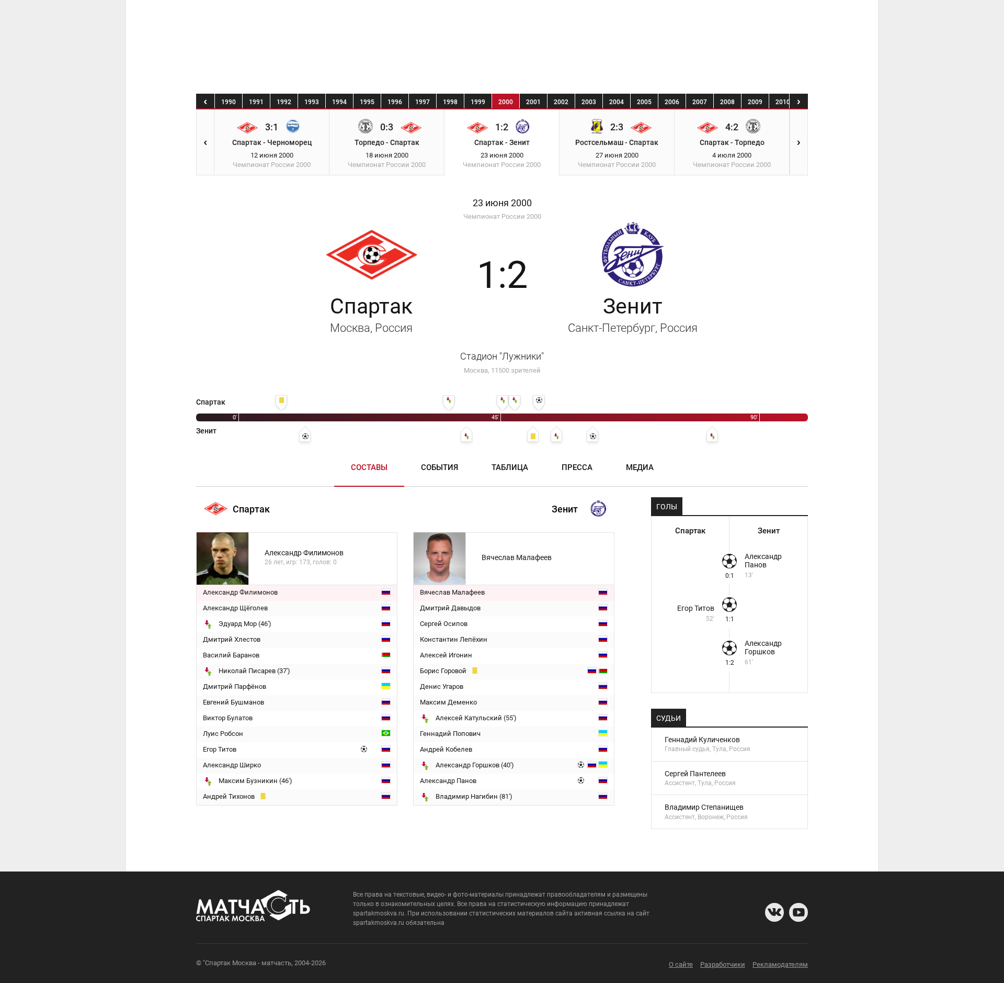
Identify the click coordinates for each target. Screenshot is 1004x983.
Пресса (577, 467)
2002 (561, 102)
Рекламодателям (780, 964)
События (439, 467)
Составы (369, 467)
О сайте (681, 964)
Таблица (510, 467)
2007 (699, 102)
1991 (256, 102)
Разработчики (722, 964)
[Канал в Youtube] (798, 912)
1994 (339, 102)
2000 (505, 102)
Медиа (640, 467)
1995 (367, 102)
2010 (782, 102)
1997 (422, 102)
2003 (588, 102)
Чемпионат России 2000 (502, 216)
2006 (672, 102)
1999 (478, 102)
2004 (616, 102)
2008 (727, 102)
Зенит (633, 314)
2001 (533, 102)
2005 (644, 102)
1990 (228, 102)
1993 (311, 102)
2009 (755, 102)
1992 (284, 102)
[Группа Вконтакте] (774, 912)
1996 (394, 102)
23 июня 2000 (502, 203)
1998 (450, 102)
